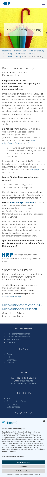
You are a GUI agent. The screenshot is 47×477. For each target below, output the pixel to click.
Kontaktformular (18, 383)
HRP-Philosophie (14, 339)
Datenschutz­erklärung (16, 401)
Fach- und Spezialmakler (22, 202)
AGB (8, 398)
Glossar (10, 354)
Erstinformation (13, 407)
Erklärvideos (12, 360)
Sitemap (10, 362)
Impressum (12, 404)
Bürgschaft (34, 169)
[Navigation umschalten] (43, 4)
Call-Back (32, 383)
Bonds (30, 143)
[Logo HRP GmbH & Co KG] (10, 4)
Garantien (18, 143)
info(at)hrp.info (26, 380)
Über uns (11, 342)
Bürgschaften (7, 143)
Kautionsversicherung (11, 296)
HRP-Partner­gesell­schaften (18, 333)
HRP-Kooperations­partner (18, 336)
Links (9, 357)
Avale (33, 140)
